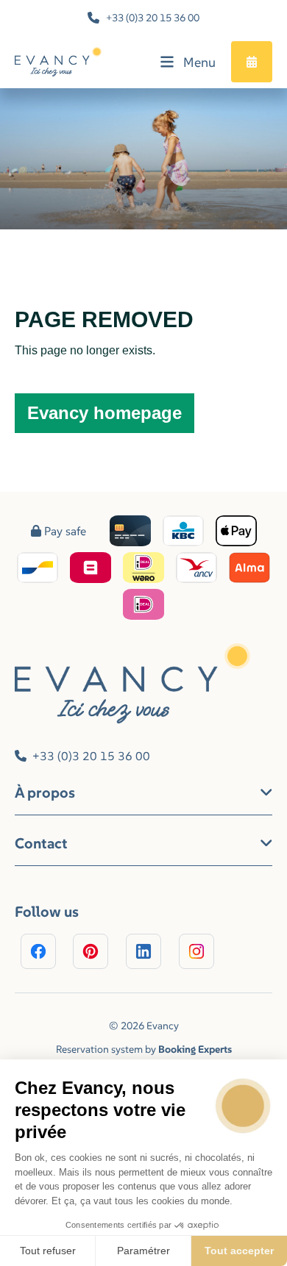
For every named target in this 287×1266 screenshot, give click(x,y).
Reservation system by (144, 1049)
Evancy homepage (104, 413)
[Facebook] (38, 951)
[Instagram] (196, 951)
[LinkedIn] (143, 951)
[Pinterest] (90, 951)
